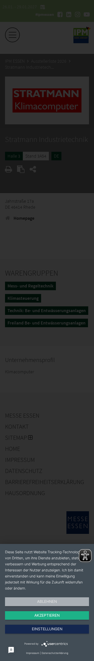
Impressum (32, 652)
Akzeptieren (47, 615)
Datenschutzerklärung (55, 652)
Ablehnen (47, 601)
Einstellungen (47, 629)
